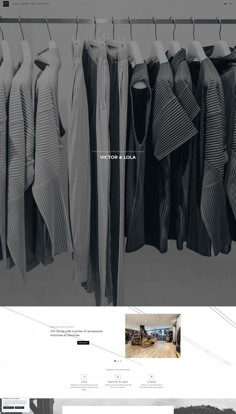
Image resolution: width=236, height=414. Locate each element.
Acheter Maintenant (152, 345)
